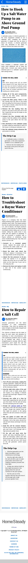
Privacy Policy (14, 549)
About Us (14, 535)
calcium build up (16, 406)
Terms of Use (14, 546)
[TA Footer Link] (14, 527)
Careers (14, 544)
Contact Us (14, 541)
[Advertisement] (14, 167)
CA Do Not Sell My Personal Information (14, 553)
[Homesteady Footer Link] (14, 522)
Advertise (14, 538)
